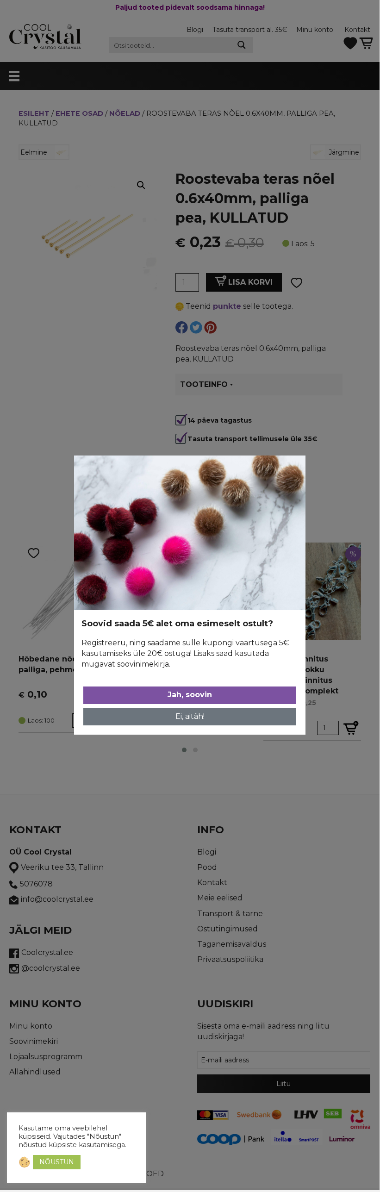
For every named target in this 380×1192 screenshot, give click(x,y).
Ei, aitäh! (190, 716)
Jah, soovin (190, 694)
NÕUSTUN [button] (56, 1162)
